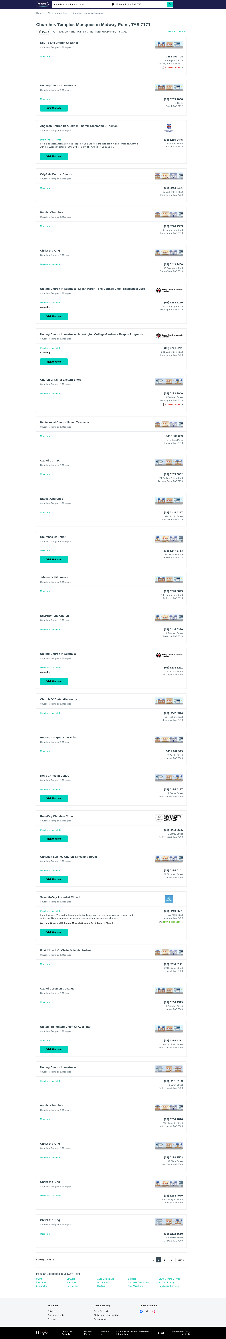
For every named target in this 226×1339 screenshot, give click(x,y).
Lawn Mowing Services (170, 1279)
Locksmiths (41, 1286)
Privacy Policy (87, 1332)
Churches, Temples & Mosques (55, 47)
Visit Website (53, 108)
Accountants (103, 1282)
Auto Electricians (105, 1279)
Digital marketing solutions (107, 1315)
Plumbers (41, 1279)
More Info (45, 56)
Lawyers (71, 1279)
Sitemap (52, 1319)
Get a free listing (102, 1311)
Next (179, 1260)
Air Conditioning (166, 1282)
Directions (45, 139)
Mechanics (72, 1282)
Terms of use (105, 1332)
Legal (161, 1333)
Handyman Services (169, 1286)
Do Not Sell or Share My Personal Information (133, 1332)
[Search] (170, 4)
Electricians (42, 1282)
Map (44, 32)
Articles (51, 1311)
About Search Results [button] (177, 31)
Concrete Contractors (139, 1282)
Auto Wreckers (135, 1286)
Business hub (100, 1319)
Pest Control (73, 1286)
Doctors (101, 1286)
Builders (132, 1279)
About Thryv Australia (68, 1332)
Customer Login (56, 1315)
